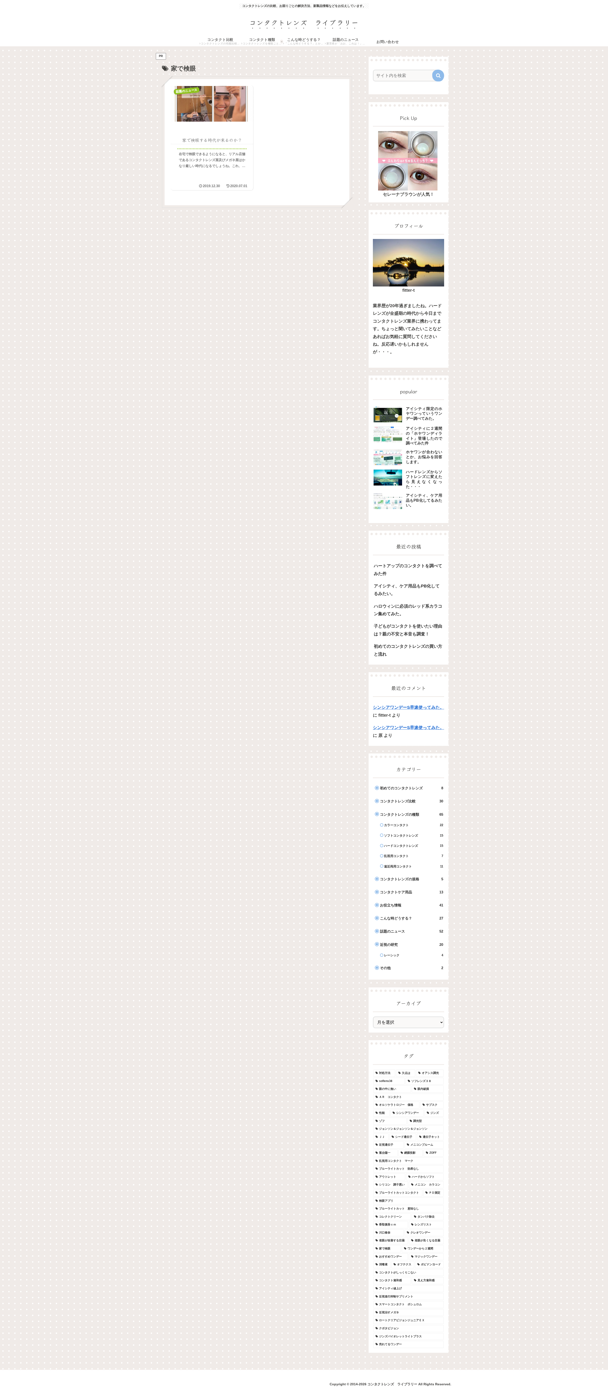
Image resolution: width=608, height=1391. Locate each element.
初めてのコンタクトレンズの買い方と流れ (408, 650)
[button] (438, 75)
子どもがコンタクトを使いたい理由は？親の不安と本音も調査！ (408, 630)
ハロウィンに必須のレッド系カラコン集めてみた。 (408, 610)
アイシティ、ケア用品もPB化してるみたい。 (407, 590)
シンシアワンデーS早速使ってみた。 (408, 707)
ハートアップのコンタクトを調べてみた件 (408, 569)
